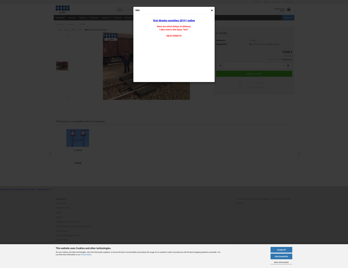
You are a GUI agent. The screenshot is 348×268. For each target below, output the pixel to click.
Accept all (281, 250)
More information (281, 262)
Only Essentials (281, 256)
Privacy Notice (85, 255)
